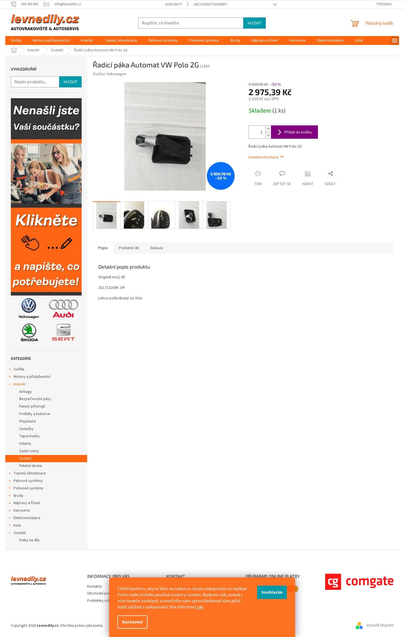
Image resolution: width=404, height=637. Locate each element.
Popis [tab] (103, 248)
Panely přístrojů (32, 406)
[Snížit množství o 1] (268, 135)
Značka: (109, 74)
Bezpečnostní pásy (35, 399)
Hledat (254, 23)
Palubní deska (30, 466)
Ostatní (25, 458)
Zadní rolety (29, 451)
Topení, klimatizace (30, 473)
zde (200, 607)
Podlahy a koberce (34, 414)
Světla (19, 369)
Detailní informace (263, 157)
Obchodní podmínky (210, 4)
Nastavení (132, 622)
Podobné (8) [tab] (129, 248)
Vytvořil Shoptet (380, 625)
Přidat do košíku (298, 132)
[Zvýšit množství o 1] (268, 129)
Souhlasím (272, 592)
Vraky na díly (29, 540)
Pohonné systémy (29, 488)
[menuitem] (16, 40)
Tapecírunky (29, 436)
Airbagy (25, 392)
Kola (17, 525)
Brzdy (18, 496)
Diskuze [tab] (156, 248)
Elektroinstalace (27, 518)
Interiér (20, 384)
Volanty (25, 443)
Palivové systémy (28, 481)
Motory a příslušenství (32, 377)
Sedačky (26, 429)
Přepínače (27, 421)
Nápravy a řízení (27, 503)
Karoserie (22, 510)
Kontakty (173, 4)
